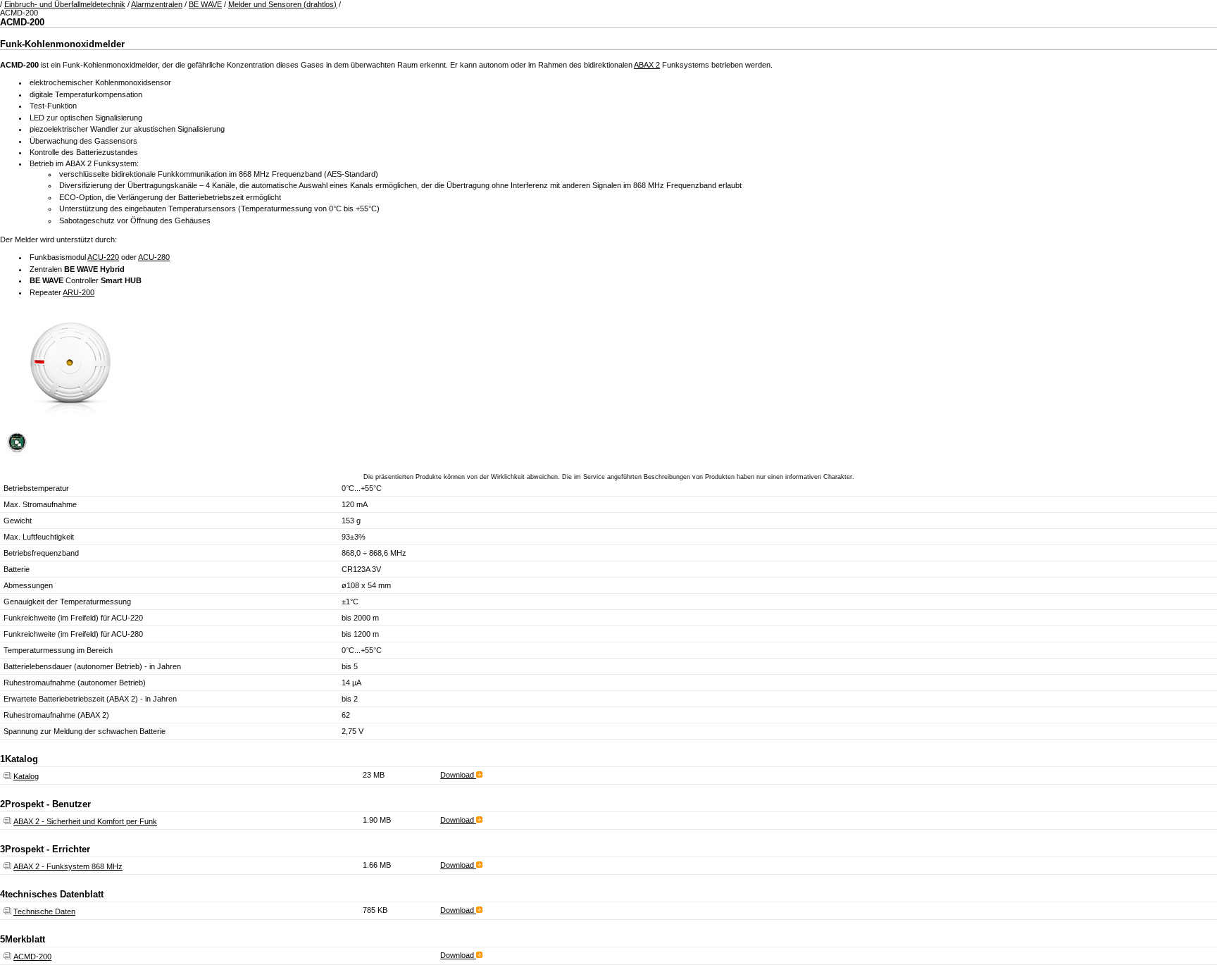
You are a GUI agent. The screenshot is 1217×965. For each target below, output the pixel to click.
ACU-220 (103, 257)
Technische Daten (44, 911)
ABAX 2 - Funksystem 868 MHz (68, 866)
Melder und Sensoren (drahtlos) (282, 4)
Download (458, 775)
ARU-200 (78, 292)
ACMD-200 (32, 956)
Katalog (26, 776)
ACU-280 (154, 257)
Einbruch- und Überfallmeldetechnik (64, 4)
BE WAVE (205, 4)
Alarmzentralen (156, 4)
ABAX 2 (647, 65)
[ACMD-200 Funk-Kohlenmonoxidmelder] (70, 422)
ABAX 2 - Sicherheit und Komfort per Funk (85, 821)
